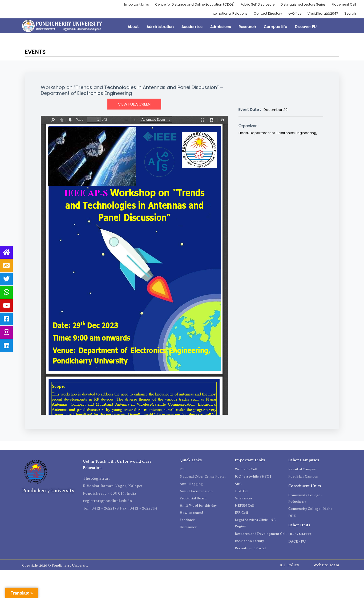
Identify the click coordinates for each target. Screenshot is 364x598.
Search (350, 13)
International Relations (229, 13)
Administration (160, 26)
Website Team (326, 565)
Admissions (220, 26)
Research (247, 26)
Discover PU (306, 26)
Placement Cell (344, 4)
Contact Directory (268, 13)
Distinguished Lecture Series (303, 4)
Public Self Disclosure (257, 4)
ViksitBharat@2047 (323, 13)
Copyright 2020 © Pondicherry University (55, 565)
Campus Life (275, 26)
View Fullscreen (134, 104)
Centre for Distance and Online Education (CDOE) (194, 4)
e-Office (294, 13)
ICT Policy (289, 565)
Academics (192, 26)
